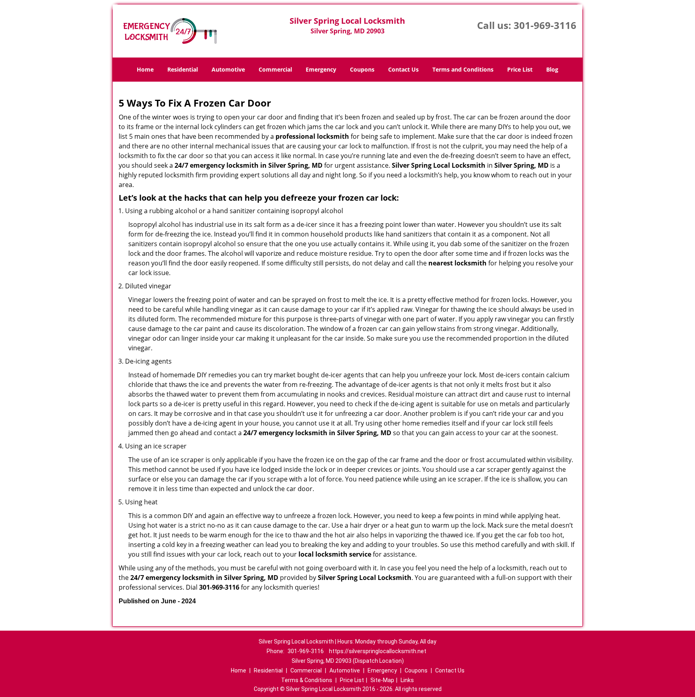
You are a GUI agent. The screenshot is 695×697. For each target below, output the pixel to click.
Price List (520, 69)
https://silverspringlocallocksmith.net (377, 651)
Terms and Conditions (462, 69)
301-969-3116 (545, 25)
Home (145, 69)
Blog (552, 69)
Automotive (228, 69)
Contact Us (403, 69)
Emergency (321, 69)
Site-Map (382, 680)
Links (407, 680)
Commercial (275, 69)
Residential (182, 69)
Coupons (362, 69)
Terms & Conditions (306, 680)
